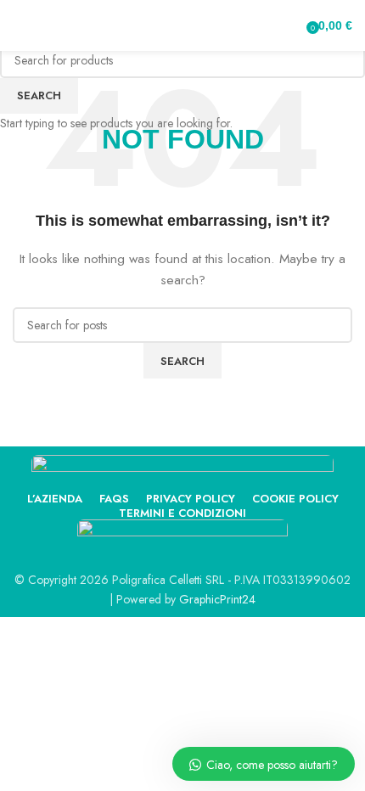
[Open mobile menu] (19, 25)
